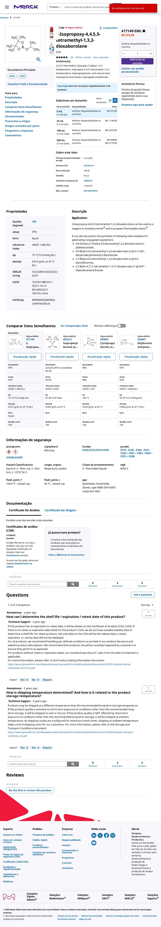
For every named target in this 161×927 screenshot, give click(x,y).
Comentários (13, 135)
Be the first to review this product (31, 791)
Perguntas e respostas (19, 130)
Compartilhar (110, 27)
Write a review (83, 57)
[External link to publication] (104, 227)
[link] (15, 576)
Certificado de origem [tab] (60, 510)
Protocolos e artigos (17, 121)
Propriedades (13, 97)
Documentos (13, 555)
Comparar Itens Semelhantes (23, 107)
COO (22, 76)
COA (12, 76)
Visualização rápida (24, 356)
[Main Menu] (7, 7)
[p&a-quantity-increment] (150, 53)
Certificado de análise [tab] (24, 510)
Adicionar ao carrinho (137, 61)
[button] (148, 614)
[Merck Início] (26, 7)
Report (47, 679)
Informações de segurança (21, 111)
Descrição (11, 102)
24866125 (88, 180)
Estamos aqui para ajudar (137, 104)
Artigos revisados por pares (22, 126)
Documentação (14, 116)
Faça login (62, 85)
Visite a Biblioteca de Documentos (66, 554)
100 (34, 221)
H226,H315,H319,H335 (95, 450)
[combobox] (84, 7)
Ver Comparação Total (74, 325)
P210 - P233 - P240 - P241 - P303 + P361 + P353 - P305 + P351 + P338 (136, 453)
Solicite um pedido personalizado (132, 70)
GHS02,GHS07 (14, 457)
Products (4, 17)
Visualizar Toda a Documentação (27, 84)
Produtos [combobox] (54, 6)
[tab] (7, 17)
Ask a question (101, 57)
